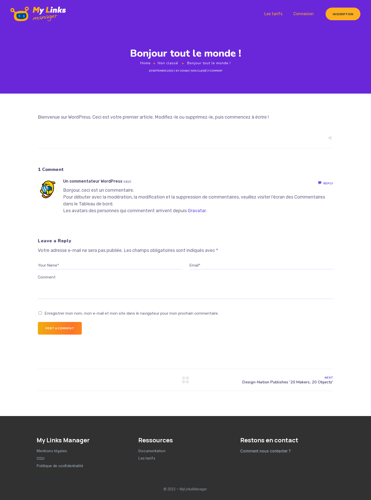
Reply (328, 183)
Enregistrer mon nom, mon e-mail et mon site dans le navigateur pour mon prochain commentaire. (131, 313)
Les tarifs (273, 13)
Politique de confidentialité (60, 466)
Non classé (168, 63)
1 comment (215, 70)
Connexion (303, 13)
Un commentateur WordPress (92, 181)
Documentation (151, 450)
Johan (184, 70)
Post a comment (59, 328)
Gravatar (197, 210)
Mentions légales (52, 451)
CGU (40, 458)
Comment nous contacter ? (265, 451)
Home (145, 63)
